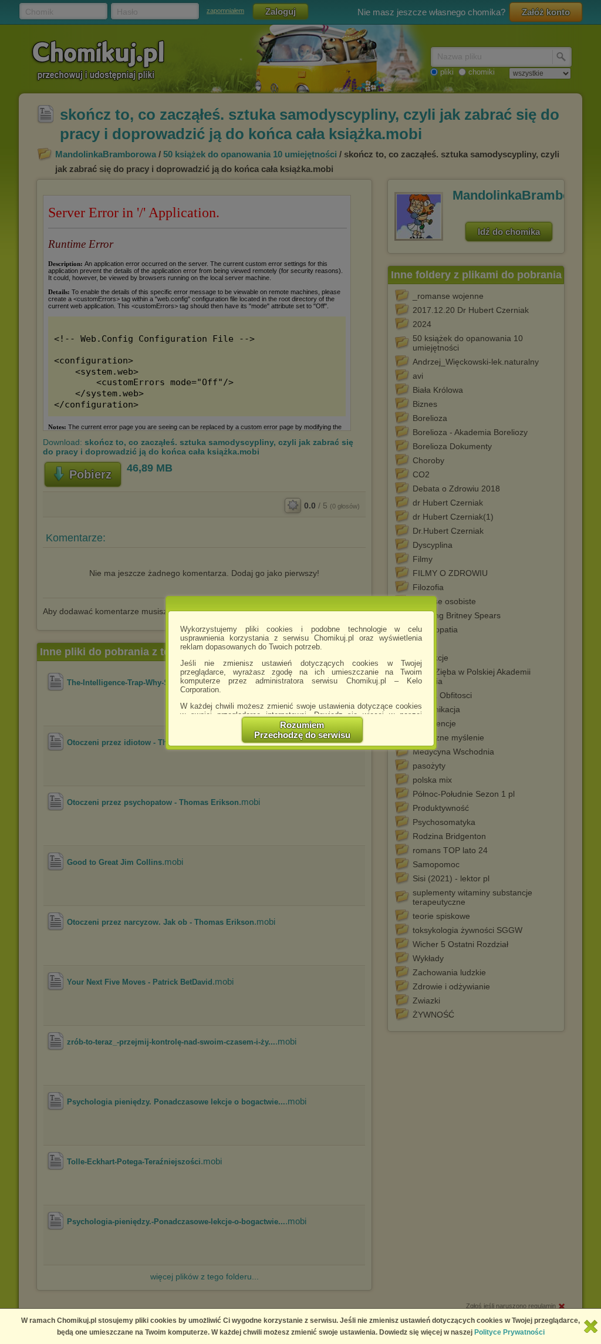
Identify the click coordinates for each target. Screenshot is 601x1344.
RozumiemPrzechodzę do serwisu (302, 730)
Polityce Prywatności (509, 1332)
